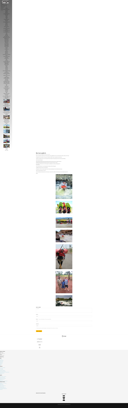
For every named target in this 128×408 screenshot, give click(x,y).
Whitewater (45, 154)
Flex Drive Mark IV (6, 26)
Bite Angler (6, 14)
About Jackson (7, 106)
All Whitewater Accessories (6, 54)
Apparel (6, 29)
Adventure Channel (3, 378)
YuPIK (6, 18)
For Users (6, 90)
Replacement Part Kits (6, 61)
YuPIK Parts (6, 42)
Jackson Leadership (6, 111)
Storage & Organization (6, 73)
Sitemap (1, 389)
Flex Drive (6, 25)
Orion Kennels (6, 86)
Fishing (1, 359)
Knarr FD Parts (6, 43)
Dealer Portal (6, 104)
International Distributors (6, 105)
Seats (6, 33)
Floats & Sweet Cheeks (7, 56)
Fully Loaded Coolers (6, 82)
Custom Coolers (6, 80)
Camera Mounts (6, 72)
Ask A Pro (6, 91)
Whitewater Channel (6, 121)
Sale (6, 85)
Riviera (6, 66)
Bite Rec (6, 65)
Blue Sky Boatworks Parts (6, 37)
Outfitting (6, 57)
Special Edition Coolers (6, 81)
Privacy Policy (2, 386)
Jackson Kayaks (6, 46)
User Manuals (6, 94)
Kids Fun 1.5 (6, 53)
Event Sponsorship (3, 371)
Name (37, 314)
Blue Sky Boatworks (6, 19)
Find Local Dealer (2, 367)
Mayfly (6, 16)
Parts (6, 27)
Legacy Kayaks (6, 44)
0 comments (48, 154)
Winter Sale (6, 124)
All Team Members (6, 119)
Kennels (6, 148)
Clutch (6, 48)
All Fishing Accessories (7, 28)
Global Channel (6, 122)
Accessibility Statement (3, 388)
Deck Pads (6, 35)
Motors (7, 23)
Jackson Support (2, 370)
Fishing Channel (6, 120)
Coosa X (6, 15)
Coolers (7, 143)
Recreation (6, 138)
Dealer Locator (7, 103)
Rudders (6, 34)
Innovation (1, 369)
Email (37, 319)
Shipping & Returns (3, 387)
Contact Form (2, 357)
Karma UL (6, 52)
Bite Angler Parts (6, 36)
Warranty (6, 95)
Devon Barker (38, 154)
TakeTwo (6, 17)
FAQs (6, 92)
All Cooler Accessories (6, 83)
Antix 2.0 (6, 47)
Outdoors (1, 362)
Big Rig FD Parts (6, 38)
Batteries (6, 24)
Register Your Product (7, 93)
